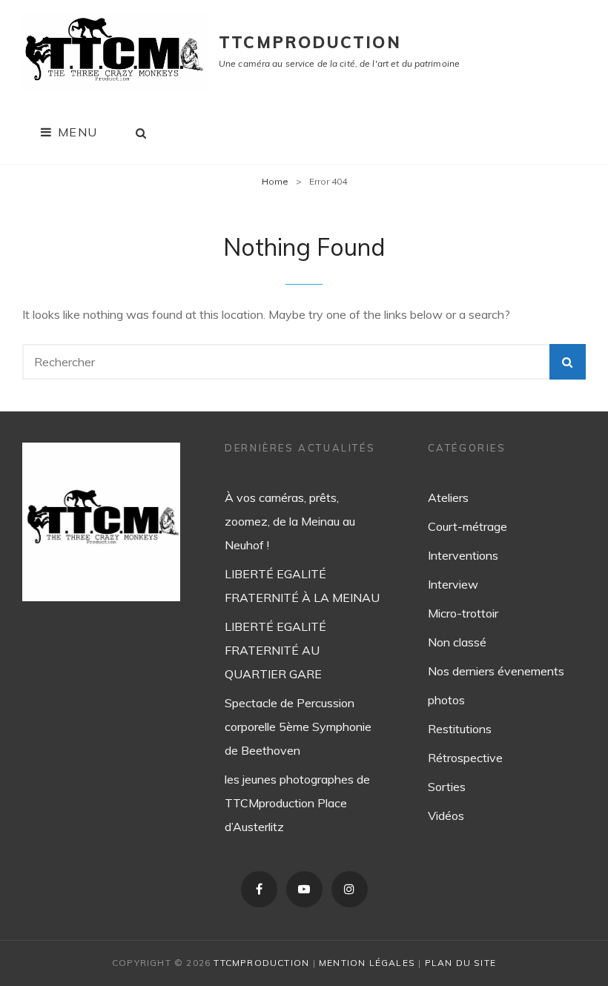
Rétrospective (465, 757)
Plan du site (460, 962)
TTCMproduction (310, 42)
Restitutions (460, 728)
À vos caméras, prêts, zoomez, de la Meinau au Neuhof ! (290, 521)
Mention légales (367, 962)
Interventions (463, 555)
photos (446, 699)
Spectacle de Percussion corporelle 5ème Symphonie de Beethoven (298, 726)
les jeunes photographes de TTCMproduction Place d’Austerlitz (297, 803)
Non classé (457, 642)
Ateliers (448, 497)
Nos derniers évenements (496, 671)
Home (275, 181)
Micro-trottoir (463, 613)
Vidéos (446, 815)
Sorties (447, 786)
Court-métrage (467, 526)
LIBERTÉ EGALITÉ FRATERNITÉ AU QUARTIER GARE (275, 650)
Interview (453, 584)
